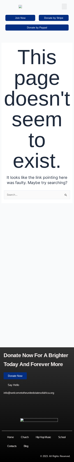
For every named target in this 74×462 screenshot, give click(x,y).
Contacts (12, 446)
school (61, 437)
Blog (26, 446)
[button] (64, 6)
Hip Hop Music (43, 437)
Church (25, 437)
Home (10, 437)
